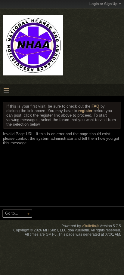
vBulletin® (90, 226)
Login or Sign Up (103, 4)
